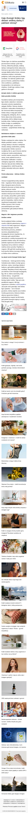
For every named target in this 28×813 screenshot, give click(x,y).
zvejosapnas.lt (6, 803)
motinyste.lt (14, 803)
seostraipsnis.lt (21, 803)
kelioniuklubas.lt (20, 800)
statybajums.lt (7, 800)
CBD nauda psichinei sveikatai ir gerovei (12, 698)
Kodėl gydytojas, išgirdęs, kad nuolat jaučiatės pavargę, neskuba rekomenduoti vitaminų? (13, 368)
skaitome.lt (13, 801)
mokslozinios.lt (20, 801)
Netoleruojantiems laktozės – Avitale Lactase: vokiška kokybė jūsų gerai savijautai (11, 722)
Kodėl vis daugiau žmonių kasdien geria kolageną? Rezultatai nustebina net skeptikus (12, 533)
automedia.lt (6, 801)
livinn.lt (23, 806)
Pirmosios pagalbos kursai (14, 806)
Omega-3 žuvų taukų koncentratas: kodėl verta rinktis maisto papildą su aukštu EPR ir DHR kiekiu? (13, 770)
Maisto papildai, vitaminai (6, 14)
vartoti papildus (21, 284)
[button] (23, 2)
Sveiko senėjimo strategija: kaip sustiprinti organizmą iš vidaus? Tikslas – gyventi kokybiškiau (13, 628)
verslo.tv (13, 800)
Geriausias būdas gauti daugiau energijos (12, 793)
